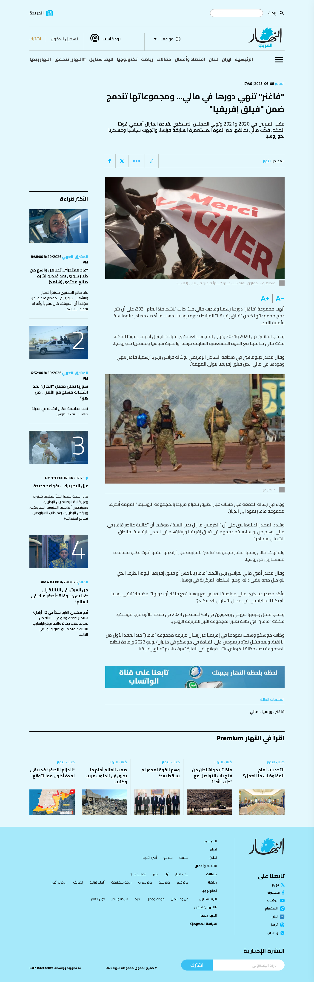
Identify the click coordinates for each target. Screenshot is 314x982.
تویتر (275, 885)
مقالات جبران (138, 874)
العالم (279, 83)
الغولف (78, 882)
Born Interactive (41, 968)
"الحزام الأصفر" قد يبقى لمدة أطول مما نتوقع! (52, 773)
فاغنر (280, 711)
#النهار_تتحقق (70, 59)
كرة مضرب (145, 882)
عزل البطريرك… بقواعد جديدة (60, 486)
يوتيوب (272, 900)
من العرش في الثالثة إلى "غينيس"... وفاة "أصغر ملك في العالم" (59, 596)
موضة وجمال (156, 899)
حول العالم (98, 899)
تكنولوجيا (127, 59)
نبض (274, 916)
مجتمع (168, 858)
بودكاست (112, 39)
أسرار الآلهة (150, 858)
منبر (155, 874)
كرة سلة (164, 882)
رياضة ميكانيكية (121, 882)
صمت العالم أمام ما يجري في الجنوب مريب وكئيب (106, 776)
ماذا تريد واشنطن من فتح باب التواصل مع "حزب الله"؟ (212, 776)
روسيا (266, 711)
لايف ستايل (101, 59)
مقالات (164, 59)
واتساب (272, 933)
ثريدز (274, 924)
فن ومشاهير (179, 899)
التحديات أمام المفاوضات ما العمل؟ (264, 773)
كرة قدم (182, 882)
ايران (226, 59)
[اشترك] (195, 677)
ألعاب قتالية (97, 882)
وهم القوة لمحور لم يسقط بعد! (160, 773)
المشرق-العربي (74, 256)
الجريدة (36, 13)
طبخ (137, 899)
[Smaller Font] (278, 298)
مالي (254, 711)
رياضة (147, 59)
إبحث (272, 12)
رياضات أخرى (58, 882)
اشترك (35, 39)
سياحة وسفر (120, 899)
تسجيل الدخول (64, 39)
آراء (85, 477)
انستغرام (271, 908)
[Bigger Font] (265, 298)
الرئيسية (244, 59)
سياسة (183, 858)
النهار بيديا (40, 59)
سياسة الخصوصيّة (203, 924)
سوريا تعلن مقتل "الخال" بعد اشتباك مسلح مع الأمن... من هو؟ (60, 392)
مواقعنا (167, 39)
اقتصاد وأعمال (190, 59)
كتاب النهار (276, 761)
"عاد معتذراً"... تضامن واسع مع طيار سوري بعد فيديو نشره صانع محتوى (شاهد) (59, 276)
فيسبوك (273, 892)
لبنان (213, 59)
